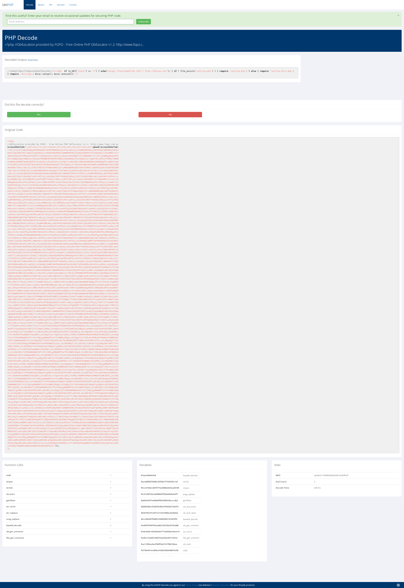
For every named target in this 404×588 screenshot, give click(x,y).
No (170, 114)
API (50, 4)
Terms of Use (191, 585)
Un (7, 5)
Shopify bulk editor (221, 585)
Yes (39, 114)
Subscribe (143, 21)
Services (61, 4)
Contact (73, 4)
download (32, 60)
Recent (41, 4)
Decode (29, 4)
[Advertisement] (331, 77)
